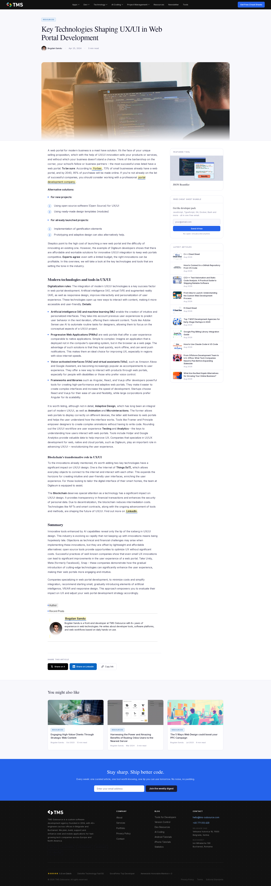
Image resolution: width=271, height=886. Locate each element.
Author (53, 605)
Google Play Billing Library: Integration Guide (201, 333)
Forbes (96, 168)
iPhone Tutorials (163, 842)
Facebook (101, 847)
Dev (85, 4)
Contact (120, 839)
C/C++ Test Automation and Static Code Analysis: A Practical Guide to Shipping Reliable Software (200, 280)
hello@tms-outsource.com (206, 817)
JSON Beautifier (181, 184)
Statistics (159, 847)
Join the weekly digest (161, 788)
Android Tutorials (163, 837)
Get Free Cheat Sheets (251, 4)
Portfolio (120, 828)
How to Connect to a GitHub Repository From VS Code (202, 266)
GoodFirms (67, 847)
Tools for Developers (165, 817)
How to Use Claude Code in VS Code (201, 344)
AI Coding (116, 4)
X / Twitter (55, 853)
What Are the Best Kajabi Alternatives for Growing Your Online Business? (201, 374)
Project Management (137, 4)
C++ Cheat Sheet (192, 254)
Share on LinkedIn (85, 666)
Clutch (53, 847)
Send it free (196, 228)
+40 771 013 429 (201, 823)
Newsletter (173, 4)
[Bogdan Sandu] (56, 628)
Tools (185, 4)
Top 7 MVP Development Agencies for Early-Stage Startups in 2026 (202, 320)
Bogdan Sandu (75, 618)
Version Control (162, 822)
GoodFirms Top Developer (122, 873)
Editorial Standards (214, 879)
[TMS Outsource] (14, 4)
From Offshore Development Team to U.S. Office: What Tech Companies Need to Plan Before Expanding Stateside (201, 359)
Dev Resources (162, 827)
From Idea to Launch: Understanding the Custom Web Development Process (200, 296)
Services (120, 823)
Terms (200, 879)
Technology (99, 4)
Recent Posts (56, 611)
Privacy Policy (123, 833)
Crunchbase (84, 847)
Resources (159, 4)
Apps (74, 4)
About (119, 817)
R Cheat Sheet (190, 308)
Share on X (59, 666)
